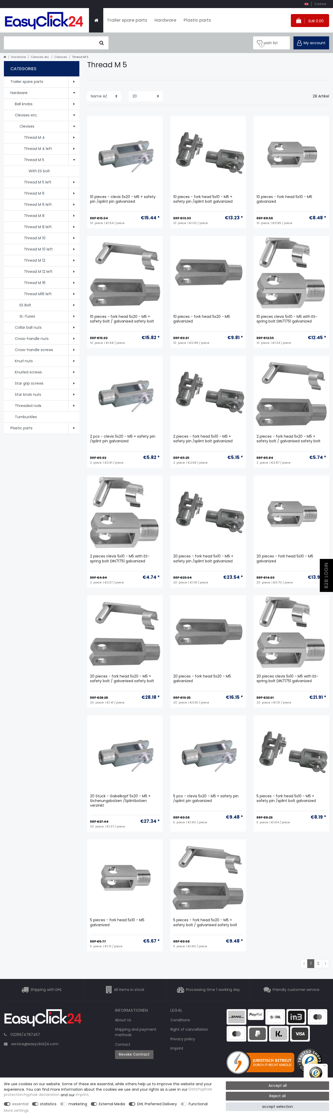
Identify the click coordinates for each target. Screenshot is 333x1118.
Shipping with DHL (46, 989)
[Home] (96, 20)
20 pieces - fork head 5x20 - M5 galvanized (202, 678)
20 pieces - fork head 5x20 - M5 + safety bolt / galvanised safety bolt (122, 678)
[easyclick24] (43, 1019)
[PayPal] (256, 1014)
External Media (112, 1104)
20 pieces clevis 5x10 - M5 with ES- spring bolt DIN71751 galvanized (287, 678)
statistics (48, 1104)
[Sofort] (279, 1033)
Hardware (165, 20)
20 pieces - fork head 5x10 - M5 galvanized (285, 558)
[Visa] (300, 1033)
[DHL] (236, 1016)
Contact (320, 4)
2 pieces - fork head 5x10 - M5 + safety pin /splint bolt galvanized (203, 439)
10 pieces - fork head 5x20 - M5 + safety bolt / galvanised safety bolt (122, 319)
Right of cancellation (189, 1029)
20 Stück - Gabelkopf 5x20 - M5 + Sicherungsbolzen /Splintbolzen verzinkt (120, 801)
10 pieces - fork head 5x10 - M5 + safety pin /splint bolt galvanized (203, 199)
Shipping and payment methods (135, 1032)
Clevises (60, 57)
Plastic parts (197, 20)
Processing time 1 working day (213, 989)
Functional (198, 1104)
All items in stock (129, 989)
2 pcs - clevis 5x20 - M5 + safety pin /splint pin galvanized (122, 439)
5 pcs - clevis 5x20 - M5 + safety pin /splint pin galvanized (206, 798)
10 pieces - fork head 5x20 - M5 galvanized (201, 319)
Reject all (277, 1096)
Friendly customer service (296, 989)
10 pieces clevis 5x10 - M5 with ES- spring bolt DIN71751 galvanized (287, 319)
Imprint (176, 1048)
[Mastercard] (236, 1033)
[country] (306, 4)
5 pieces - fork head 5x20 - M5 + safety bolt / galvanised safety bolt (205, 922)
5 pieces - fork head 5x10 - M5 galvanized (117, 922)
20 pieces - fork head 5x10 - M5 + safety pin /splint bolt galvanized (203, 558)
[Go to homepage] (5, 57)
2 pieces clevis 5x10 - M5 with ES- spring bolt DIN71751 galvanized (120, 558)
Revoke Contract (134, 1054)
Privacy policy (182, 1039)
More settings (16, 1110)
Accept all (277, 1085)
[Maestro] (318, 1016)
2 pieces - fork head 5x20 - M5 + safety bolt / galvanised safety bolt (289, 439)
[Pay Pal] (257, 1033)
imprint (82, 1094)
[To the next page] (325, 963)
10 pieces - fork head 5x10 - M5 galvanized (284, 199)
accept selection (277, 1106)
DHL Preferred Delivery (157, 1104)
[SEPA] (275, 1016)
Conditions (180, 1020)
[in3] (296, 1016)
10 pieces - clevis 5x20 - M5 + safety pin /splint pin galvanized (123, 199)
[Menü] (325, 1067)
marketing (77, 1104)
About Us (123, 1020)
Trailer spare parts (127, 20)
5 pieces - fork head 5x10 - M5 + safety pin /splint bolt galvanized (286, 798)
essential (20, 1104)
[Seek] (101, 42)
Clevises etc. (40, 57)
